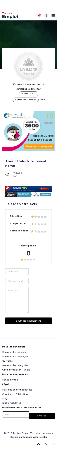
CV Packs (7, 361)
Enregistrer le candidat (26, 100)
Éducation (16, 216)
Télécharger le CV (28, 94)
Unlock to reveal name (28, 84)
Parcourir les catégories (15, 365)
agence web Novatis (35, 437)
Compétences (18, 223)
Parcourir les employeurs (16, 356)
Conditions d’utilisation (15, 394)
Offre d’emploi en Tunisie (16, 369)
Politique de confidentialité (17, 389)
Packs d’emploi (10, 379)
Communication (19, 230)
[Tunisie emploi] (15, 15)
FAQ (4, 398)
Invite (42, 99)
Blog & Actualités (11, 403)
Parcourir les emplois (14, 352)
